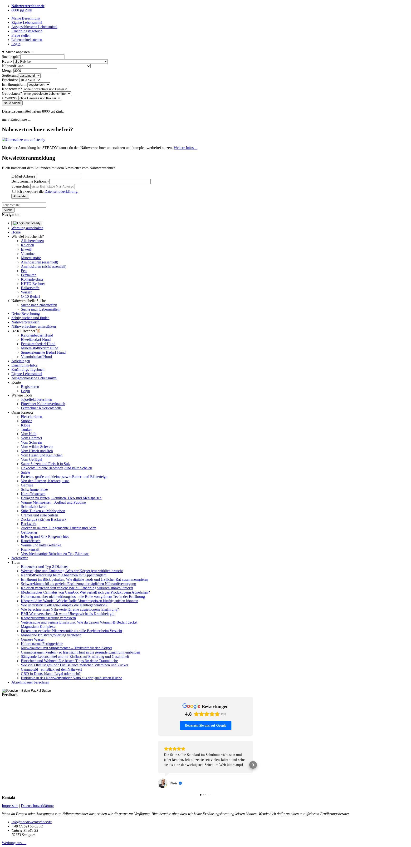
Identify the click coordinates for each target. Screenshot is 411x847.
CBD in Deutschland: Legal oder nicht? (51, 674)
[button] (158, 760)
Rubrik (7, 61)
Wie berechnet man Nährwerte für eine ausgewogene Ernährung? (70, 609)
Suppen (26, 421)
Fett (24, 271)
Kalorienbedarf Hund (37, 335)
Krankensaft (30, 549)
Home (16, 232)
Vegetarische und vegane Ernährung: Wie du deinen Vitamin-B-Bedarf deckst (79, 622)
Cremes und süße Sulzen (39, 515)
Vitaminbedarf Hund (36, 357)
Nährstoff (9, 66)
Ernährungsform (14, 84)
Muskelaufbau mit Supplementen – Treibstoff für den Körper (66, 648)
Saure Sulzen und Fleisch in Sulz (45, 464)
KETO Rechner (33, 284)
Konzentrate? (12, 89)
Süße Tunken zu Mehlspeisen (43, 511)
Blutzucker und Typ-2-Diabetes (44, 567)
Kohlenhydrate (32, 279)
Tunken (26, 429)
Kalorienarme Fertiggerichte (42, 644)
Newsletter (19, 558)
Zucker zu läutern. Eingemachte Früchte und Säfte (58, 528)
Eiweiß (26, 249)
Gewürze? (9, 98)
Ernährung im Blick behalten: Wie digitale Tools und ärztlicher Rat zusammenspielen (84, 579)
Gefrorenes (29, 532)
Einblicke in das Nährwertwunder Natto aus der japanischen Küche (71, 678)
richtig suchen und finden (30, 318)
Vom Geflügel (31, 459)
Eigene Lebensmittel (26, 374)
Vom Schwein (31, 442)
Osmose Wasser (33, 639)
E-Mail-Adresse (23, 176)
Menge (7, 71)
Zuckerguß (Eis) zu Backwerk (43, 519)
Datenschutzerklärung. (61, 191)
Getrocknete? (12, 93)
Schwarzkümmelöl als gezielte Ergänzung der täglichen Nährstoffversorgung (78, 584)
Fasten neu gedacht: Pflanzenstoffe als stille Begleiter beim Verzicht (71, 631)
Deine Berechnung (25, 314)
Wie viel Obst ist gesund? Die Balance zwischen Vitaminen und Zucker (74, 665)
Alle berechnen (32, 241)
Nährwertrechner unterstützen (33, 326)
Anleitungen (20, 361)
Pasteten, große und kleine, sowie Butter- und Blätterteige (64, 477)
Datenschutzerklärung (37, 796)
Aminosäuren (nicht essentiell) (43, 266)
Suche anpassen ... (20, 52)
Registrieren (30, 387)
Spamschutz (20, 186)
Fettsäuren (28, 275)
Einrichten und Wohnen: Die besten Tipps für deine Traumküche (69, 661)
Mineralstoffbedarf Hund (39, 348)
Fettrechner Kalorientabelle (41, 408)
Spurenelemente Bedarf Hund (43, 352)
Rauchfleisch (30, 541)
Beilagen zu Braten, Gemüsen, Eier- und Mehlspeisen (61, 498)
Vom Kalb (28, 434)
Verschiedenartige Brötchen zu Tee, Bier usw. (55, 554)
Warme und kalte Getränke (41, 545)
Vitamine (27, 254)
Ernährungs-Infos (24, 365)
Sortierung (10, 75)
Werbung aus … (14, 833)
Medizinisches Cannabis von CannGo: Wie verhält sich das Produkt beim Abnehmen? (85, 592)
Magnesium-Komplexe (38, 626)
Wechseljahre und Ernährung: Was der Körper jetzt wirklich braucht (72, 571)
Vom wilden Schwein (37, 447)
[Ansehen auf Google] (162, 773)
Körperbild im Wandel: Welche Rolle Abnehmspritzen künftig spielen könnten (79, 601)
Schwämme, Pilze (34, 489)
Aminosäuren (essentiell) (39, 262)
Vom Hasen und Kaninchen (42, 455)
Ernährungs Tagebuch (27, 369)
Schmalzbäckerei (33, 507)
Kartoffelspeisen (33, 494)
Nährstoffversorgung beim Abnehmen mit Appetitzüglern (64, 575)
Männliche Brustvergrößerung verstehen (51, 635)
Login (25, 391)
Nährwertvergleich (25, 322)
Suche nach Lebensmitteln (40, 309)
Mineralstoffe (31, 258)
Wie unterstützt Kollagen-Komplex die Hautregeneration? (64, 605)
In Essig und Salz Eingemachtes (45, 537)
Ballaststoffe (30, 288)
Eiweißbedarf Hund (36, 339)
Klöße (25, 425)
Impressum (10, 796)
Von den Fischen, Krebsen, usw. (45, 481)
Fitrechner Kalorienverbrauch (43, 404)
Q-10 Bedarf (30, 296)
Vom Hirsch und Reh (37, 451)
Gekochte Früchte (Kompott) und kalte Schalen (56, 468)
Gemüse (27, 485)
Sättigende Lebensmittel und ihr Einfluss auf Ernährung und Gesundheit (75, 656)
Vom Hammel (31, 438)
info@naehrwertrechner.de (31, 812)
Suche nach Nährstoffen (39, 305)
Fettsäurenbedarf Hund (38, 344)
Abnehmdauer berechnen (30, 682)
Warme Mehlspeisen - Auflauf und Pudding (53, 502)
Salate (25, 472)
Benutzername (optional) (30, 181)
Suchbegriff (11, 56)
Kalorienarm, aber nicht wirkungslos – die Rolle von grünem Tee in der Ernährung (83, 596)
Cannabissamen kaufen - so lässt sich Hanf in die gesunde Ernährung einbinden (80, 652)
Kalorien (27, 245)
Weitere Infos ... (185, 148)
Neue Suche (12, 103)
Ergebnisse (10, 80)
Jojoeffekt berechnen (36, 399)
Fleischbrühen (31, 417)
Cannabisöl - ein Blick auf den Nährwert (51, 669)
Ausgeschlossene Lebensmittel (34, 378)
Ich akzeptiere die (47, 191)
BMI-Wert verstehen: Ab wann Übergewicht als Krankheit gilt (67, 614)
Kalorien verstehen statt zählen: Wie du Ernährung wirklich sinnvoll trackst (77, 588)
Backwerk (28, 524)
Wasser (26, 292)
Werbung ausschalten (27, 228)
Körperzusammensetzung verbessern (48, 618)
